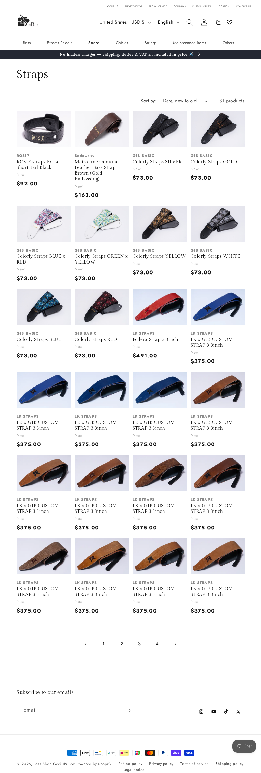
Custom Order (201, 6)
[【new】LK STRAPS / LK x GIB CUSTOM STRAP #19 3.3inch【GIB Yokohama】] (160, 473)
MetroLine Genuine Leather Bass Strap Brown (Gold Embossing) (97, 170)
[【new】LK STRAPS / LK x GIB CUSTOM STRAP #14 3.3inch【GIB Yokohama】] (160, 556)
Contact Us (243, 6)
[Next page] (175, 644)
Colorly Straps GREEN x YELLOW (101, 259)
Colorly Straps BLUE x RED (41, 259)
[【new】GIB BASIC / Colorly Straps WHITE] (218, 224)
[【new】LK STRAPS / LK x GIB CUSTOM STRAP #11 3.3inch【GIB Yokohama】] (218, 556)
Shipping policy (230, 763)
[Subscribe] (128, 710)
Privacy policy (161, 763)
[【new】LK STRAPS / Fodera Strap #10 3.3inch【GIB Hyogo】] (160, 307)
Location (224, 6)
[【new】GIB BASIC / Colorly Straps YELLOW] (160, 224)
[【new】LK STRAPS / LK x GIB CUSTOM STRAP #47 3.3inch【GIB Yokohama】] (218, 307)
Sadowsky (85, 155)
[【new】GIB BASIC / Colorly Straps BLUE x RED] (44, 224)
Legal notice (134, 769)
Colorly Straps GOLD (214, 162)
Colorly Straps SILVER (157, 162)
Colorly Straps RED (96, 339)
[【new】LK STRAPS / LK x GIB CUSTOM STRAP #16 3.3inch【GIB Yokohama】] (44, 556)
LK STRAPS (144, 333)
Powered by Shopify (93, 763)
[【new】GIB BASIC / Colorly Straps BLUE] (44, 307)
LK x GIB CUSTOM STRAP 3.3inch (212, 342)
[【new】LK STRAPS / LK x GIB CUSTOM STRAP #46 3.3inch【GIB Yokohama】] (44, 390)
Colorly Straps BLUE (39, 339)
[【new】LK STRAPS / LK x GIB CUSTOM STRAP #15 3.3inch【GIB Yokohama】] (102, 556)
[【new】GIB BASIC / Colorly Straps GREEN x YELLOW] (102, 224)
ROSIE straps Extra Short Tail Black (38, 164)
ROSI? (23, 155)
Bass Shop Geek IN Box (54, 763)
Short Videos (133, 6)
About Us (112, 6)
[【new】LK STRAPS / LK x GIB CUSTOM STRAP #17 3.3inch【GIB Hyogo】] (218, 473)
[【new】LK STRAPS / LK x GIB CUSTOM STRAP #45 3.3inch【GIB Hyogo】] (102, 390)
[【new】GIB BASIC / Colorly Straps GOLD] (218, 129)
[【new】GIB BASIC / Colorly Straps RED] (102, 307)
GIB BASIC (143, 155)
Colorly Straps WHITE (215, 256)
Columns (180, 6)
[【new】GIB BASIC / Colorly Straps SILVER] (160, 129)
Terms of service (194, 763)
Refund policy (130, 763)
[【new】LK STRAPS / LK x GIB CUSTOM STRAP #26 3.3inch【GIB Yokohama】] (44, 473)
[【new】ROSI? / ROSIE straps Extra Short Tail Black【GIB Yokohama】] (44, 129)
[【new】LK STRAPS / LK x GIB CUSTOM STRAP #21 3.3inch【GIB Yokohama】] (102, 473)
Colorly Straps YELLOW (159, 256)
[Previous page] (86, 644)
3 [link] (139, 643)
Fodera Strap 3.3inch (155, 339)
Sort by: (148, 100)
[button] (189, 22)
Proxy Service (158, 6)
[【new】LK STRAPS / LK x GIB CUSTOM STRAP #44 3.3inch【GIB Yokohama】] (160, 390)
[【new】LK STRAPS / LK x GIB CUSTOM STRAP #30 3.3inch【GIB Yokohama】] (218, 390)
